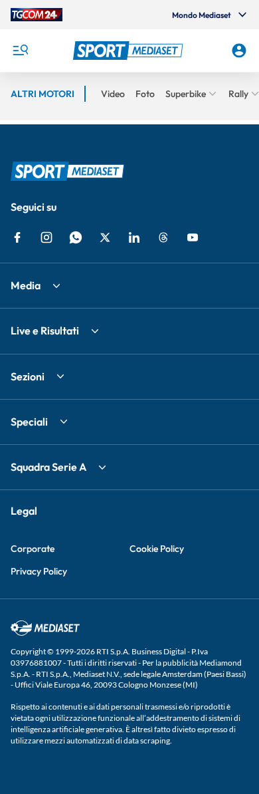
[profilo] (239, 50)
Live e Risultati (45, 330)
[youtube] (192, 237)
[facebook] (17, 237)
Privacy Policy (39, 571)
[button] (130, 50)
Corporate (32, 549)
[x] (105, 237)
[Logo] (130, 50)
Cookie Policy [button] (157, 549)
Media (26, 285)
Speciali (29, 421)
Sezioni (27, 376)
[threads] (163, 237)
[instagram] (46, 237)
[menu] (20, 50)
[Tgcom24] (36, 14)
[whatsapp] (75, 237)
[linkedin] (134, 237)
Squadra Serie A (48, 466)
